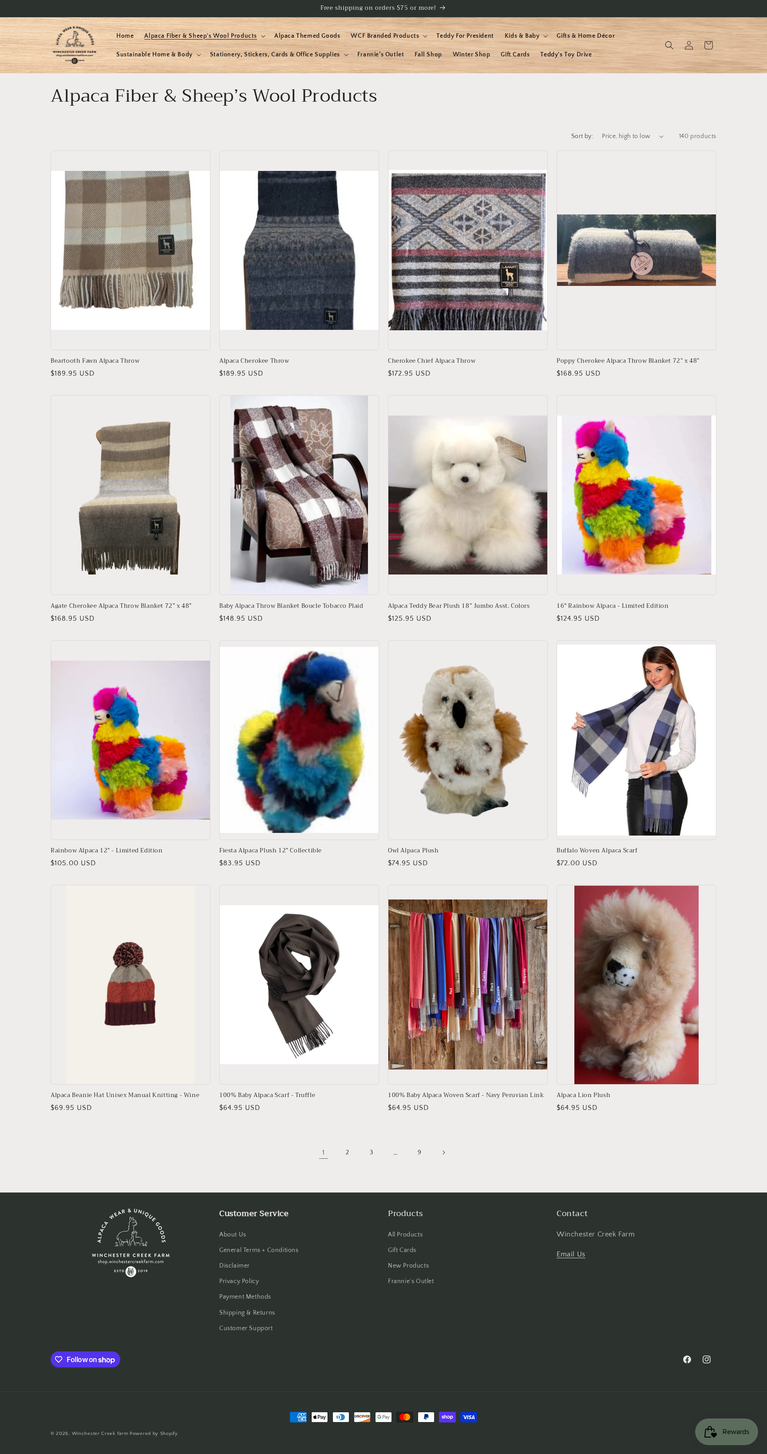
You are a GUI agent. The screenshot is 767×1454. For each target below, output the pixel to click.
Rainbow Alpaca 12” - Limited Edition (107, 851)
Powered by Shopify (154, 1433)
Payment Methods (245, 1296)
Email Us (571, 1254)
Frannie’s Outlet (411, 1281)
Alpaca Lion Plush (583, 1095)
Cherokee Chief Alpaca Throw (431, 361)
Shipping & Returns (247, 1312)
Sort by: (582, 136)
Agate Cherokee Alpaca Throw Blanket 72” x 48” (121, 606)
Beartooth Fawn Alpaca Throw (95, 361)
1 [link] (323, 1153)
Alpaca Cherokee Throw (254, 361)
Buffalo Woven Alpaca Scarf (597, 851)
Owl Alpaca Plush (413, 851)
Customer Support (246, 1328)
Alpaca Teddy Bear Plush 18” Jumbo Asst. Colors (459, 606)
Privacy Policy (239, 1281)
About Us (232, 1234)
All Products (405, 1234)
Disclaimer (234, 1265)
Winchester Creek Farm (100, 1433)
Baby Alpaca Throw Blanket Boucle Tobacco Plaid (291, 606)
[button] (204, 36)
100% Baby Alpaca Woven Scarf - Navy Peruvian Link (466, 1095)
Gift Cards (402, 1250)
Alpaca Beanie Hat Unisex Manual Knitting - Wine (125, 1095)
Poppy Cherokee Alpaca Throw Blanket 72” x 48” (628, 361)
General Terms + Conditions (259, 1250)
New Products (408, 1265)
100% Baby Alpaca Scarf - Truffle (267, 1095)
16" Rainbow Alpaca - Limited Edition (613, 606)
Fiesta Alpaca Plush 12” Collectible (270, 851)
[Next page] (443, 1152)
